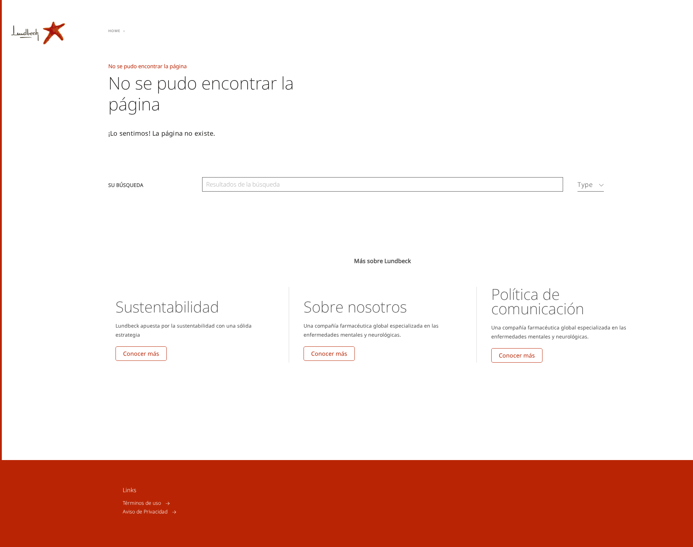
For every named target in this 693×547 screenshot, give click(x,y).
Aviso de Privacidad (145, 511)
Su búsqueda (125, 184)
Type (585, 184)
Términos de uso (142, 503)
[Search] (556, 185)
